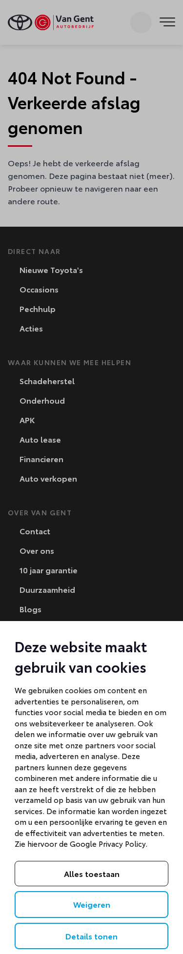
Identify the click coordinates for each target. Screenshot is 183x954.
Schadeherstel (46, 380)
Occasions (38, 288)
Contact (34, 530)
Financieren (40, 458)
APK (26, 419)
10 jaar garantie (48, 569)
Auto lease (39, 439)
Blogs (29, 608)
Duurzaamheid (46, 589)
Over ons (36, 550)
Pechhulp (37, 308)
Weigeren (91, 904)
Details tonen (91, 935)
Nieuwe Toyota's (50, 269)
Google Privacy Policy (107, 843)
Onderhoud (41, 400)
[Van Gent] (51, 22)
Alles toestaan (92, 873)
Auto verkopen (47, 478)
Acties (30, 327)
